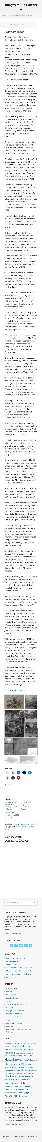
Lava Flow (16, 1073)
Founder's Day (24, 1053)
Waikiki (16, 1095)
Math (22, 1076)
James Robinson (16, 1067)
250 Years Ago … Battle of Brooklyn (19, 968)
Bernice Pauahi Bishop (21, 1046)
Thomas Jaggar (23, 1092)
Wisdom (27, 1096)
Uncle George (26, 802)
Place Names (25, 824)
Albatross (7, 1043)
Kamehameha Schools (27, 1070)
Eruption (17, 1053)
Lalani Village (8, 1073)
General (16, 824)
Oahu (23, 1083)
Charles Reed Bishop (13, 1049)
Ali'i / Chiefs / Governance (15, 1023)
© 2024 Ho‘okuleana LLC (14, 690)
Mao (18, 1076)
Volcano (25, 827)
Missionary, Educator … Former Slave (19, 971)
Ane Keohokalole (24, 1043)
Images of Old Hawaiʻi (21, 5)
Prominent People (12, 998)
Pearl (25, 1090)
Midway (7, 1079)
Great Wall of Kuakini (15, 1056)
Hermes (34, 1060)
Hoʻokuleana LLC (10, 1107)
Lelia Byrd (23, 1073)
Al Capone (14, 1043)
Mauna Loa (28, 1076)
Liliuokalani (10, 1076)
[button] (14, 702)
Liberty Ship (30, 1073)
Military (9, 992)
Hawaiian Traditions (13, 988)
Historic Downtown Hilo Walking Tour (19, 974)
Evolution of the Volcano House (10, 803)
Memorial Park (11, 977)
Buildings (9, 1026)
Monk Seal (14, 1079)
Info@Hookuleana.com (12, 933)
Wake (22, 1096)
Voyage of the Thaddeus (15, 1010)
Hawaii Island (23, 1059)
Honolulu (22, 1063)
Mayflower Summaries (14, 1014)
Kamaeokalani (31, 1067)
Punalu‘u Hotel (9, 813)
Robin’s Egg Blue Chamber (15, 958)
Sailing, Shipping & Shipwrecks (17, 1004)
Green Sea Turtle (28, 1056)
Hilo (6, 1063)
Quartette (14, 1092)
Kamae (24, 1067)
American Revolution (13, 1017)
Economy (33, 824)
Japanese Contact (12, 961)
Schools (9, 1001)
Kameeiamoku (10, 1070)
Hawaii (18, 827)
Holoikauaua (13, 1064)
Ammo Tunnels (11, 964)
